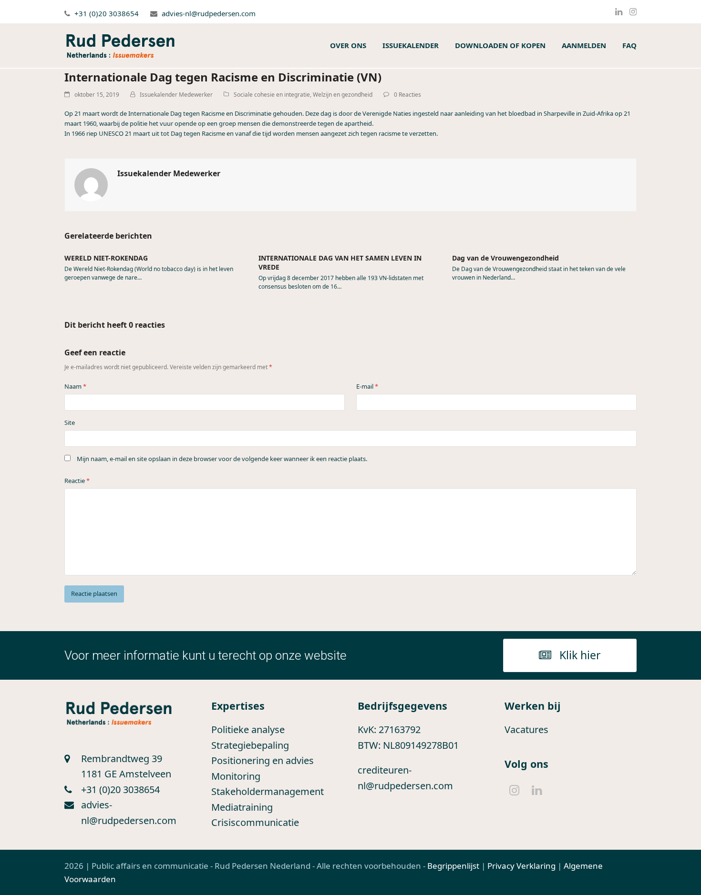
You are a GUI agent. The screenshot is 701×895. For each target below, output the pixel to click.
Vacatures (526, 729)
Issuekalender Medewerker (176, 95)
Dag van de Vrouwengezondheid (505, 257)
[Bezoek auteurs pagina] (91, 184)
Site (69, 422)
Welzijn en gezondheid (342, 95)
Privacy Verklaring (521, 865)
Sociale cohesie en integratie (272, 95)
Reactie (77, 480)
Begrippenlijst (453, 865)
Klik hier (580, 655)
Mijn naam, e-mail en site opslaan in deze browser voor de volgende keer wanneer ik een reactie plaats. (222, 458)
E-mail (367, 386)
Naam (75, 386)
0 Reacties (407, 95)
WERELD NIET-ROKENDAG (106, 257)
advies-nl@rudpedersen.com (209, 13)
